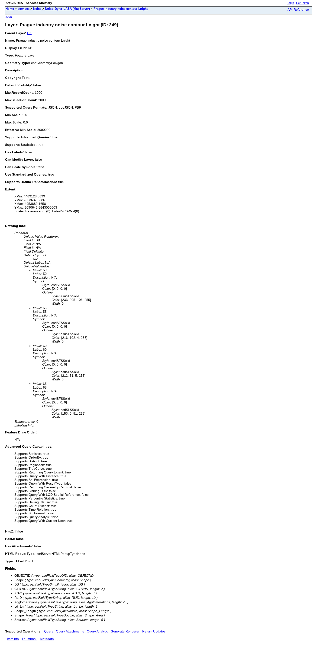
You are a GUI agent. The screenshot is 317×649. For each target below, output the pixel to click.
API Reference (298, 9)
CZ (29, 33)
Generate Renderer (125, 631)
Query (48, 631)
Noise (37, 8)
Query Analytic (97, 631)
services (23, 8)
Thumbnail (29, 639)
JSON (9, 17)
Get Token (302, 3)
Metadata (47, 639)
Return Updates (153, 631)
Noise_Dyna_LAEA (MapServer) (67, 8)
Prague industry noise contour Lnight (121, 8)
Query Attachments (70, 631)
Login (290, 3)
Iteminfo (13, 639)
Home (10, 8)
